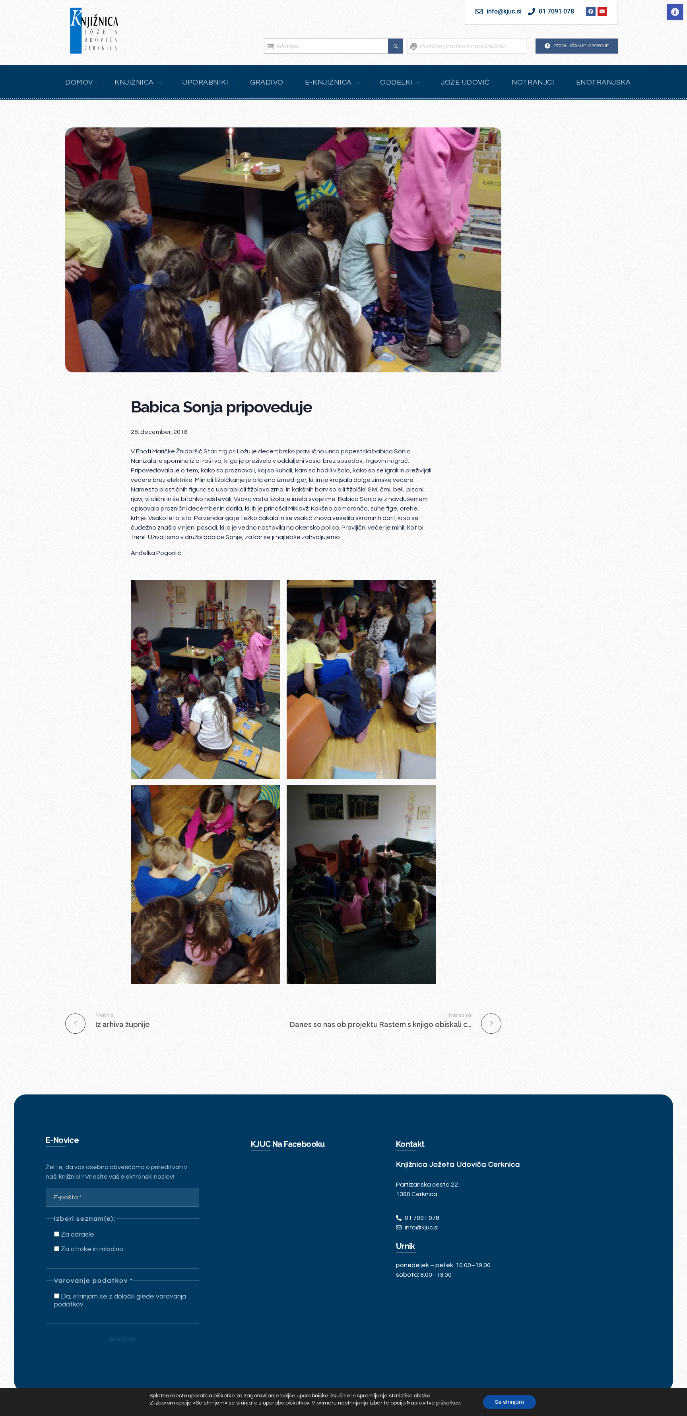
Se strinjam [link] (210, 1403)
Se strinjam (509, 1402)
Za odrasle (76, 1234)
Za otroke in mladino (91, 1249)
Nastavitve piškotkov (433, 1403)
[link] (675, 12)
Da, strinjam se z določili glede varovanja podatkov (120, 1300)
